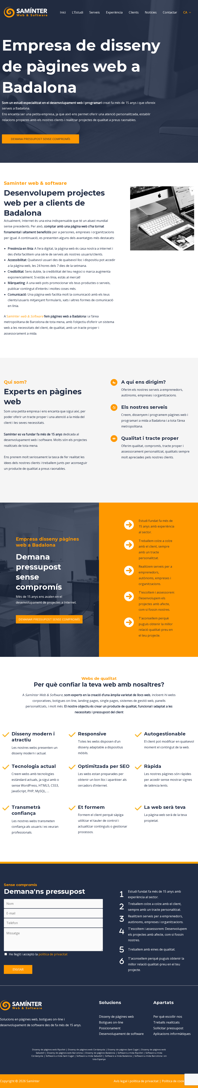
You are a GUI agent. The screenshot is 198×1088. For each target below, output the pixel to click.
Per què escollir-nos (167, 1016)
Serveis (94, 12)
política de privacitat (52, 954)
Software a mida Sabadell (89, 1055)
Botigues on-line (111, 1022)
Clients (134, 12)
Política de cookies (175, 1081)
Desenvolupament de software (121, 1034)
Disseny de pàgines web (116, 1016)
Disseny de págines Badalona (100, 1052)
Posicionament (109, 1028)
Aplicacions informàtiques (172, 1034)
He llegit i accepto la (38, 954)
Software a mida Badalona (118, 1055)
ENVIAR (18, 969)
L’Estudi (77, 12)
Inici (63, 12)
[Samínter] (25, 12)
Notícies (151, 12)
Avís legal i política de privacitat (136, 1081)
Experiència (114, 12)
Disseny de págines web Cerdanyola (86, 1049)
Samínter (25, 316)
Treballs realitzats (166, 1022)
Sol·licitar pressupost (168, 1028)
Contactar (170, 12)
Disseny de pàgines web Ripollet (48, 1049)
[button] (189, 12)
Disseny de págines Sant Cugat (123, 1049)
